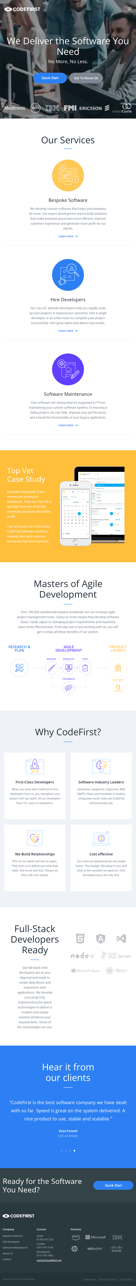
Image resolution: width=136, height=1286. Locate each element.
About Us (8, 1253)
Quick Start (50, 78)
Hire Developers (11, 1241)
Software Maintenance (15, 1247)
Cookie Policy (89, 1279)
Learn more (66, 236)
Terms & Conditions (108, 1279)
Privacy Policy (126, 1279)
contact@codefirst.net (49, 1260)
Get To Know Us (86, 78)
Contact (7, 1259)
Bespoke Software (13, 1236)
